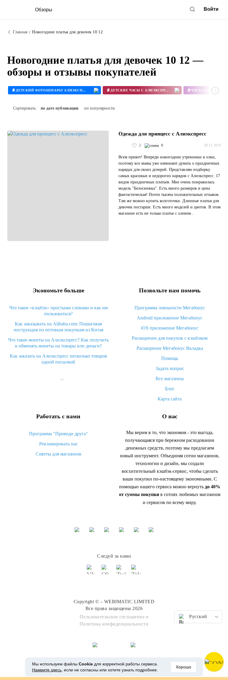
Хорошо (183, 667)
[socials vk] (91, 572)
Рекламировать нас (58, 443)
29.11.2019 (212, 145)
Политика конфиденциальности (114, 623)
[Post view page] (58, 185)
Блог (170, 388)
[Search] (192, 9)
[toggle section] (62, 380)
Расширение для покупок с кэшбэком (170, 338)
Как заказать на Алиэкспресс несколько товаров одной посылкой (58, 358)
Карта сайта (170, 398)
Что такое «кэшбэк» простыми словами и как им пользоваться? (58, 310)
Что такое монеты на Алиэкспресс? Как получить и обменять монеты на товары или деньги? (58, 342)
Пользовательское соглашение (112, 616)
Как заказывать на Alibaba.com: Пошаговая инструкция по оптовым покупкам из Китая (58, 326)
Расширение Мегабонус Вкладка (170, 348)
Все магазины (170, 378)
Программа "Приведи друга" (58, 433)
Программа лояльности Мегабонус (169, 307)
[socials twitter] (121, 572)
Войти (211, 9)
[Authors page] (124, 145)
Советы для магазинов (58, 453)
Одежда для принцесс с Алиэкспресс (162, 134)
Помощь (169, 358)
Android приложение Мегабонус (169, 317)
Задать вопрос (170, 368)
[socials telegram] (136, 572)
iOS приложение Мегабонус (169, 327)
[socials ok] (106, 572)
